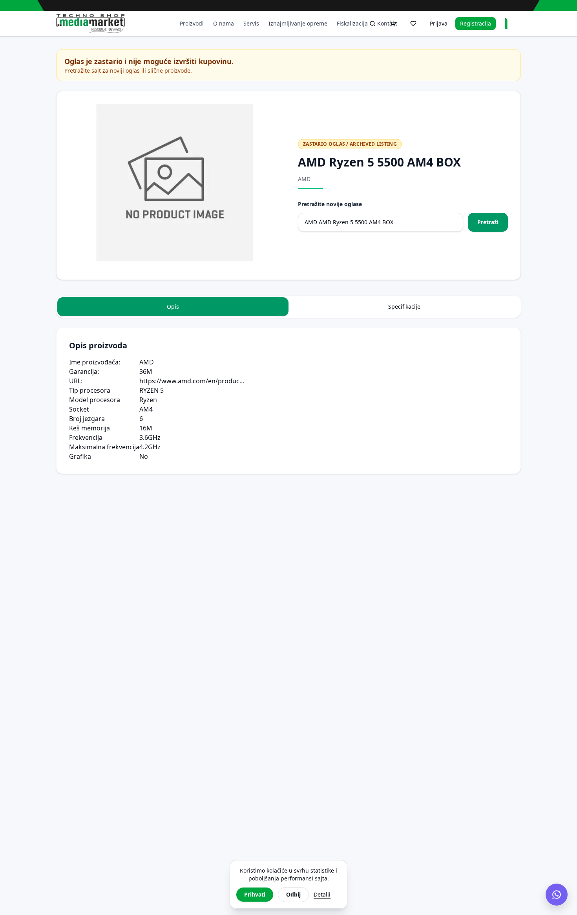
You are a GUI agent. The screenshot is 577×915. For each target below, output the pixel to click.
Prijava (438, 23)
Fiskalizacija (352, 23)
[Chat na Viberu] (557, 895)
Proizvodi (192, 23)
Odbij (293, 894)
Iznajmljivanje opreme (297, 23)
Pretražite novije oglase (330, 204)
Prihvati (254, 894)
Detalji (322, 894)
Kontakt (387, 23)
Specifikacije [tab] (404, 306)
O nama (223, 23)
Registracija (475, 23)
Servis (251, 23)
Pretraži (487, 222)
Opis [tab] (173, 306)
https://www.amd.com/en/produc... (191, 381)
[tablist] (288, 307)
